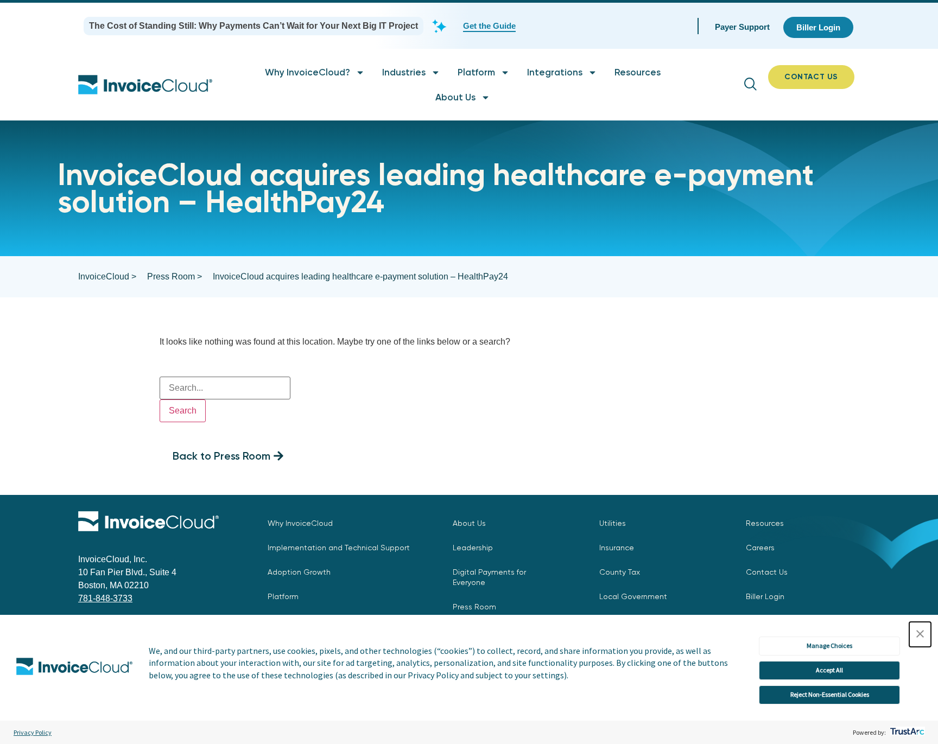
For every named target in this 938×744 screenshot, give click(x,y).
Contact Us (767, 572)
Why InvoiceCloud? (307, 72)
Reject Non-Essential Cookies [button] (829, 694)
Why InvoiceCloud (300, 523)
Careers (760, 547)
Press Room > (174, 276)
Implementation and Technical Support (339, 547)
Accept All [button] (829, 670)
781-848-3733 (105, 598)
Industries (404, 72)
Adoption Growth (299, 572)
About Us (455, 97)
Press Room (474, 606)
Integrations (554, 72)
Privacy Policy (33, 732)
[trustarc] (906, 732)
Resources (637, 72)
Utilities (612, 523)
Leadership (473, 547)
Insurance (616, 547)
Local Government (633, 596)
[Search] (225, 379)
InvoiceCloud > (107, 276)
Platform (476, 72)
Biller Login (765, 596)
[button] (920, 634)
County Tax (619, 572)
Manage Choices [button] (829, 645)
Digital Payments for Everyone (489, 577)
